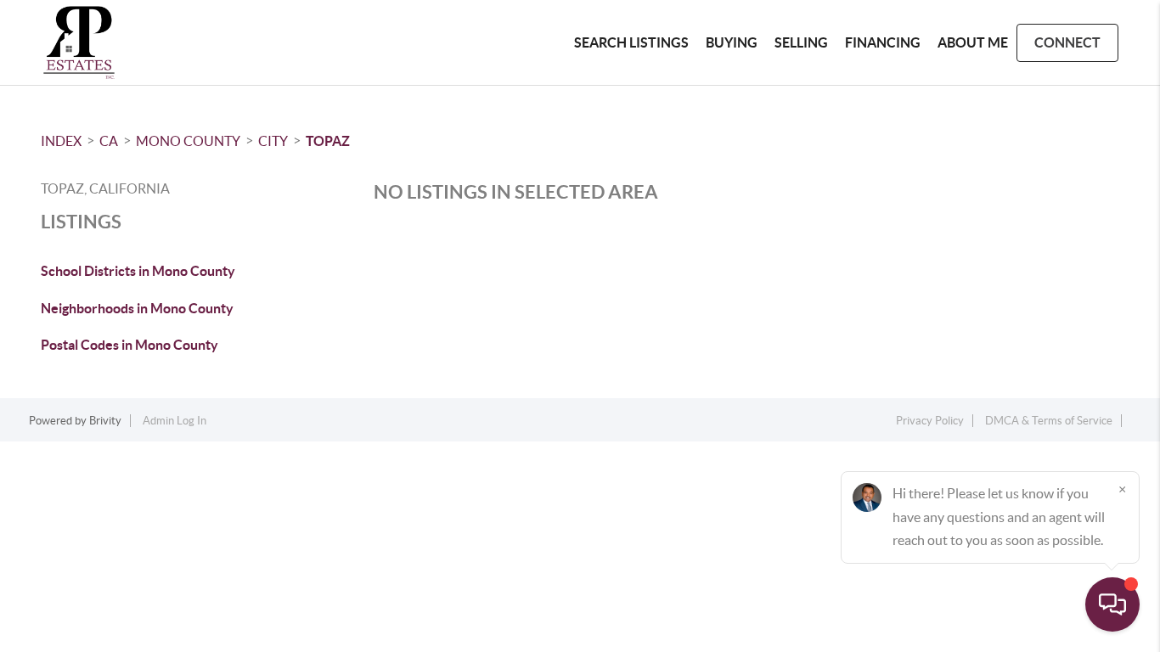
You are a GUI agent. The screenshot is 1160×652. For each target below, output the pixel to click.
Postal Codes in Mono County (129, 344)
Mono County (188, 141)
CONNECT (1067, 42)
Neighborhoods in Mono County (137, 308)
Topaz (328, 141)
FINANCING (883, 42)
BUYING (731, 42)
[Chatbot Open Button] (1112, 604)
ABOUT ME (973, 42)
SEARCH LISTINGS (631, 42)
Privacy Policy (930, 420)
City (273, 141)
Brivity (105, 420)
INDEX (61, 141)
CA (108, 141)
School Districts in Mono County (138, 270)
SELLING (801, 42)
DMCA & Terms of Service (1048, 420)
